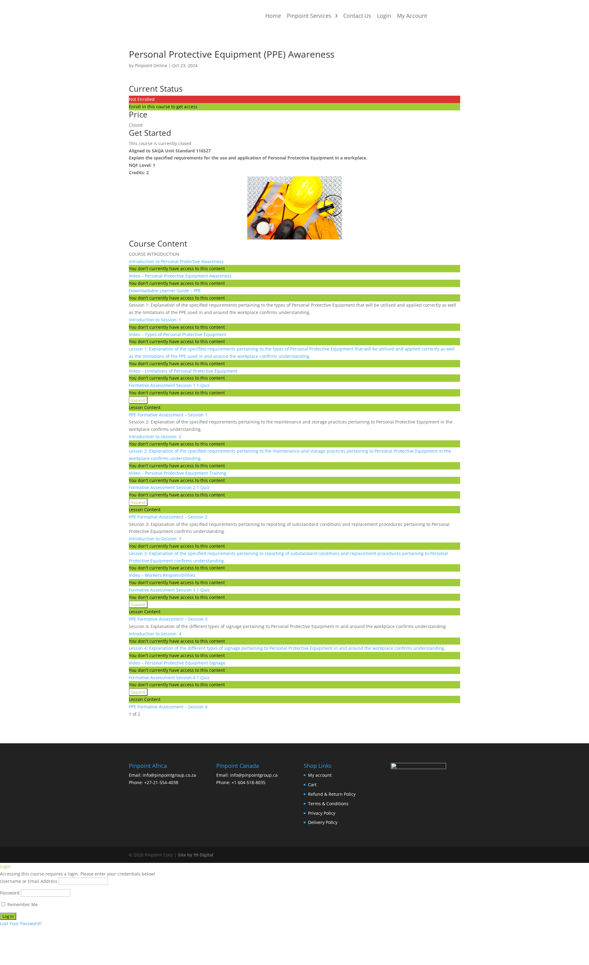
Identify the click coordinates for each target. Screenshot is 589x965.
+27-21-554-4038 (161, 782)
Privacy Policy (321, 813)
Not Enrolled (142, 99)
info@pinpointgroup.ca (254, 775)
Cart (312, 784)
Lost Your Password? (21, 923)
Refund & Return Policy (332, 794)
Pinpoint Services (309, 15)
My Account (412, 15)
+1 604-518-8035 (248, 782)
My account (320, 775)
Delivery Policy (322, 822)
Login (384, 15)
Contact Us (357, 15)
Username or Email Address (28, 881)
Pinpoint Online (151, 65)
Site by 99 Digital (195, 855)
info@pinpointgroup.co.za (169, 775)
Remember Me (22, 904)
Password (10, 893)
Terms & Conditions (328, 803)
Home (273, 15)
